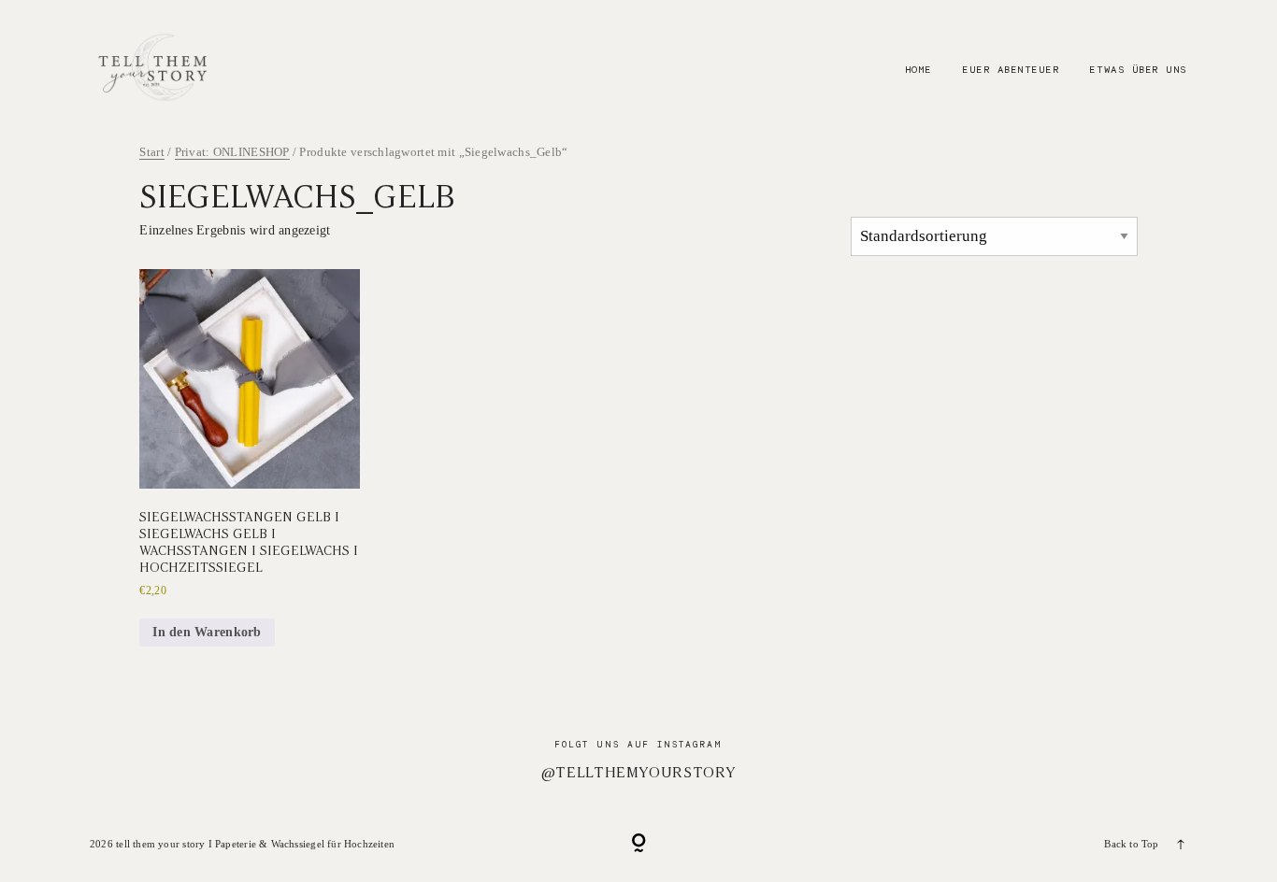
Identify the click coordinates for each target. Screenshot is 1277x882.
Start (151, 152)
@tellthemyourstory (639, 772)
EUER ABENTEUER (1010, 69)
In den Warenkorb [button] (206, 632)
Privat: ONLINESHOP (232, 152)
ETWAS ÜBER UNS (1137, 69)
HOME (918, 69)
